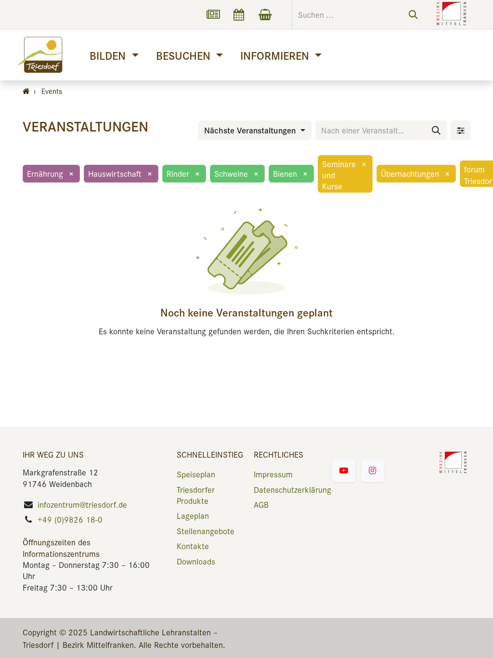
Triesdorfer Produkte (196, 495)
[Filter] (460, 130)
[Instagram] (372, 470)
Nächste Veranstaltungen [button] (251, 130)
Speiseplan (196, 474)
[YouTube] (343, 470)
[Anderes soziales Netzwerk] (212, 14)
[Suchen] (413, 14)
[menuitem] (114, 55)
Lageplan (193, 515)
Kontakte (193, 546)
